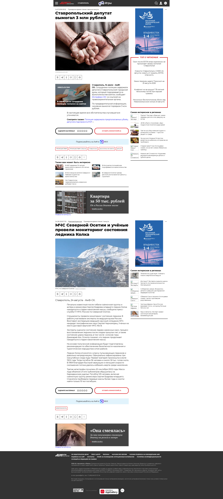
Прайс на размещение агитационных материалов (115, 457)
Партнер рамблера (91, 490)
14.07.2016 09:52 (60, 9)
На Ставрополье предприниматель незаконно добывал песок (76, 182)
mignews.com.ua (61, 72)
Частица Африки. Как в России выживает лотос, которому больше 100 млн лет (153, 306)
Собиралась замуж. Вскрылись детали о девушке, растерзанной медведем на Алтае (152, 290)
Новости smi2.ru (63, 214)
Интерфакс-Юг (99, 97)
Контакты (90, 457)
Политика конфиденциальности (149, 457)
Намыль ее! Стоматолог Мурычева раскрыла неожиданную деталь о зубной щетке (153, 155)
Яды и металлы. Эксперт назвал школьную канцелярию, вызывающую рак (152, 313)
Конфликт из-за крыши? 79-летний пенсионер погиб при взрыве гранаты (149, 92)
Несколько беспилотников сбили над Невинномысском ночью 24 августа (149, 101)
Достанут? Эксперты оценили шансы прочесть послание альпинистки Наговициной (154, 283)
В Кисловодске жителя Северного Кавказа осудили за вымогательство (77, 174)
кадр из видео (80, 288)
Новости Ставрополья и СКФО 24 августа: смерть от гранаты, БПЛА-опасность (149, 73)
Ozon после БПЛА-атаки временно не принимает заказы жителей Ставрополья (149, 64)
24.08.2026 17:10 (60, 221)
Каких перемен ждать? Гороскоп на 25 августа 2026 (149, 82)
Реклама (106, 454)
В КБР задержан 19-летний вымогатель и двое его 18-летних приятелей (77, 167)
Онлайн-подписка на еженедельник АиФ (145, 454)
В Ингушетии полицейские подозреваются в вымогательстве (114, 166)
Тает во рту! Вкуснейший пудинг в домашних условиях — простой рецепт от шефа (153, 132)
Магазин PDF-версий (119, 454)
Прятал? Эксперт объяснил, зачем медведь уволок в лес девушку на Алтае (153, 117)
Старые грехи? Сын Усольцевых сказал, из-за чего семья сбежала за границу (154, 147)
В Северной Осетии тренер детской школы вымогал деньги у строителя (114, 174)
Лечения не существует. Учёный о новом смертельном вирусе (153, 274)
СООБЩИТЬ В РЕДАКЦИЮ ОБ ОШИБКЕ (84, 459)
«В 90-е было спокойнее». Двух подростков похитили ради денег (153, 124)
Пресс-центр (95, 454)
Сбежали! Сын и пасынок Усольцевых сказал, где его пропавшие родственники (154, 298)
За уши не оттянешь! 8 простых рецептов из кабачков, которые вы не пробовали (154, 140)
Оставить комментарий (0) (111, 131)
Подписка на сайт (78, 457)
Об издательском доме (80, 454)
